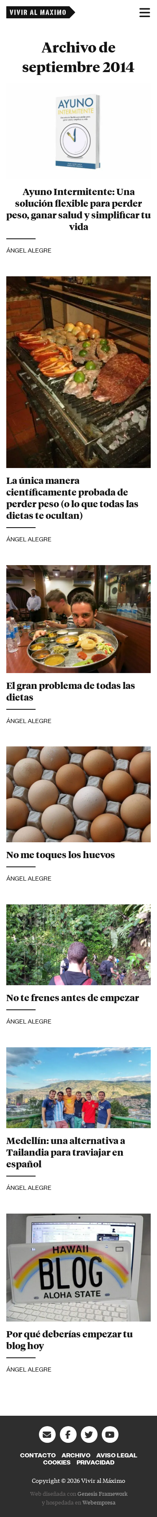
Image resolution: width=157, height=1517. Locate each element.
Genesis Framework (102, 1493)
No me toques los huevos (60, 854)
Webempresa (99, 1502)
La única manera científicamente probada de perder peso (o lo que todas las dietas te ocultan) (72, 497)
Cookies (57, 1462)
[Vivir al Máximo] (40, 12)
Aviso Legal (116, 1455)
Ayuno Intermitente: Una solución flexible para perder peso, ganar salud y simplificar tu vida (78, 209)
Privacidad (95, 1462)
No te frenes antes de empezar (72, 997)
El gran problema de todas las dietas (70, 691)
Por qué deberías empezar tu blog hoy (69, 1339)
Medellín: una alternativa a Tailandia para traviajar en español (65, 1152)
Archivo (76, 1455)
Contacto (38, 1455)
